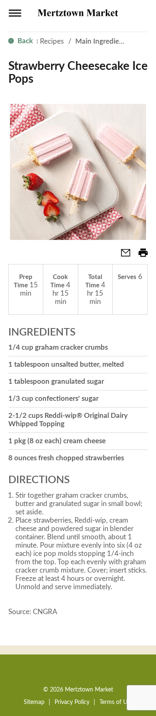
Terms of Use (116, 702)
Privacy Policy (71, 702)
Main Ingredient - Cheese (114, 41)
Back (24, 40)
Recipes (52, 41)
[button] (122, 255)
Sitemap (34, 702)
